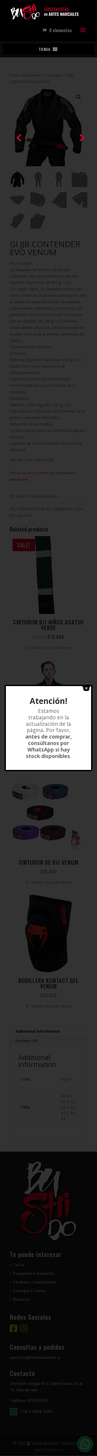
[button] (44, 49)
